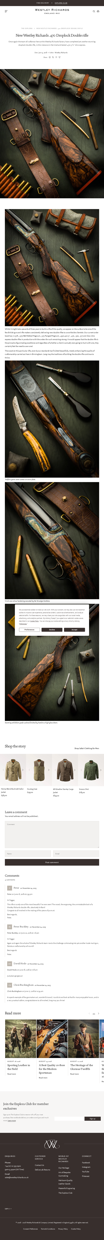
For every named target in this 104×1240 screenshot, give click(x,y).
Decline (52, 630)
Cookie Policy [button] (34, 621)
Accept (74, 630)
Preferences (29, 630)
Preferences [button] (23, 624)
